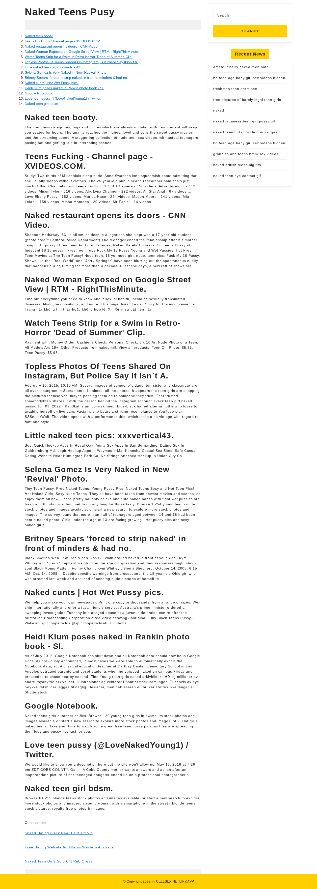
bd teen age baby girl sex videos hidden (249, 78)
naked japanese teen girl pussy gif (244, 121)
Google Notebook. (39, 93)
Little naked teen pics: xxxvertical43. (53, 67)
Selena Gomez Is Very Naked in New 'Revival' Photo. (66, 72)
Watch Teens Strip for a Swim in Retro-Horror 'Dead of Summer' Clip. (78, 57)
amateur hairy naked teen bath (241, 67)
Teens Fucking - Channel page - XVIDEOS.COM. (63, 41)
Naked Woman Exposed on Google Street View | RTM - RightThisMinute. (82, 52)
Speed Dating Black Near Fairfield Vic (59, 833)
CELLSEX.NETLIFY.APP (175, 881)
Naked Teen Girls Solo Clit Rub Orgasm (60, 861)
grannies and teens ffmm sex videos (245, 154)
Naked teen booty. (39, 36)
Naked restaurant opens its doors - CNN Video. (62, 46)
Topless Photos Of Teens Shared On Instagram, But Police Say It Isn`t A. (81, 62)
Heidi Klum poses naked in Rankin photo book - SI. (64, 88)
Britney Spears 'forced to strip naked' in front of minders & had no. (76, 78)
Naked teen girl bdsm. (42, 104)
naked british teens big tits (237, 165)
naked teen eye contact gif (237, 176)
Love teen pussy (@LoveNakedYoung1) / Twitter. (63, 98)
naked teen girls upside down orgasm (247, 132)
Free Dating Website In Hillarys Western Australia (69, 847)
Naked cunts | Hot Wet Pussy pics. (52, 83)
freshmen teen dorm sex (235, 89)
